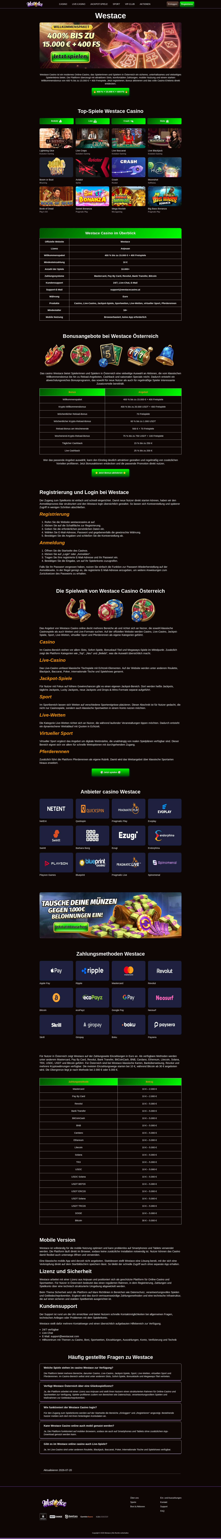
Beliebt (54, 121)
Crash (126, 121)
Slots (162, 121)
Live (91, 121)
